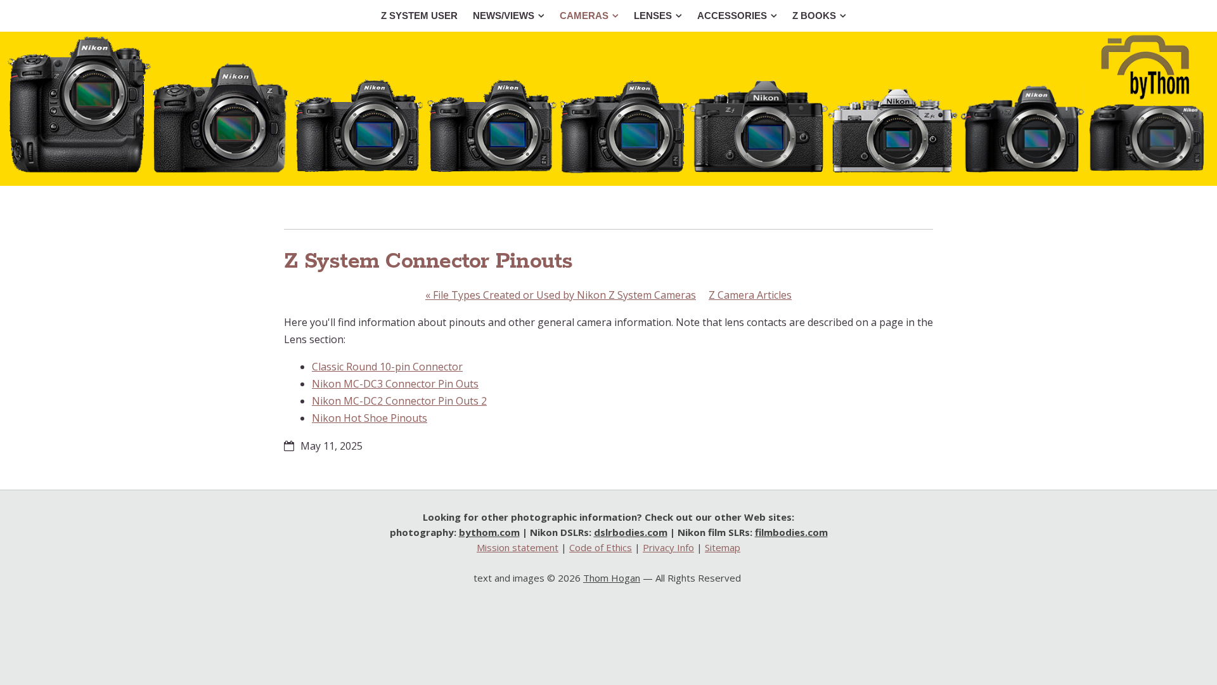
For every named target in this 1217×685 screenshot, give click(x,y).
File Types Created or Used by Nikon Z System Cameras (560, 295)
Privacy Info (668, 547)
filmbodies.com (791, 532)
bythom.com (489, 532)
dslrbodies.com (630, 532)
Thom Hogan (611, 577)
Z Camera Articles (750, 295)
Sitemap (722, 547)
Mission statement (517, 547)
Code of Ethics (600, 547)
